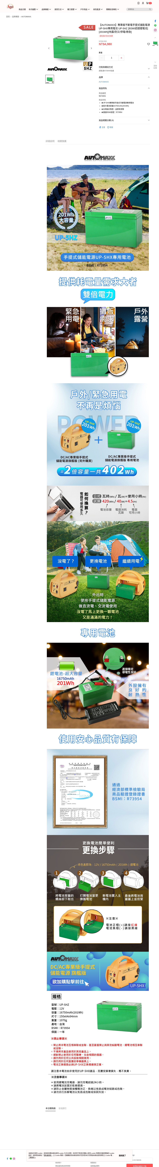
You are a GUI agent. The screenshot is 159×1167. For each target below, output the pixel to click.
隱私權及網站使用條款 (62, 1166)
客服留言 (93, 1163)
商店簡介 (58, 1163)
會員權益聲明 (94, 1166)
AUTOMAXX (104, 82)
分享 (103, 127)
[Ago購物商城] (10, 6)
